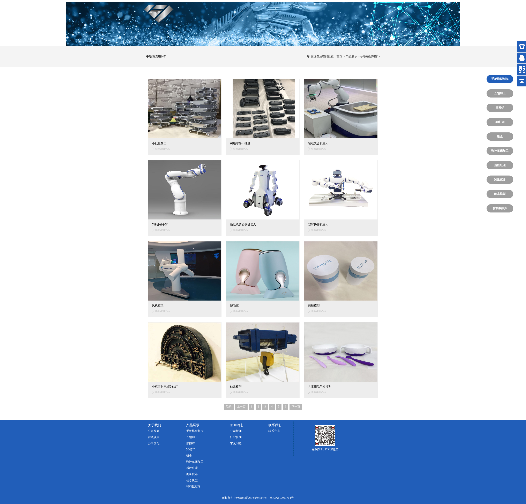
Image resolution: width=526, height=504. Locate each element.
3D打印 (500, 122)
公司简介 (153, 431)
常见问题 (236, 443)
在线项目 (153, 437)
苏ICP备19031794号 (282, 497)
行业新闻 (236, 437)
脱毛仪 (234, 305)
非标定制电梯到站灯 (165, 386)
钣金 (500, 136)
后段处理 (500, 165)
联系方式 (274, 431)
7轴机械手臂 (160, 224)
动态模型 (500, 193)
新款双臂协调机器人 (243, 224)
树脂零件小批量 (240, 143)
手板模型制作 (369, 56)
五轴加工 (500, 93)
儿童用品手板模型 (319, 386)
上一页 (241, 406)
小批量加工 (159, 143)
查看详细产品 (162, 148)
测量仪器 (500, 179)
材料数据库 (500, 208)
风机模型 (158, 305)
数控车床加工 (500, 150)
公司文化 (153, 443)
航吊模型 (236, 386)
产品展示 (351, 56)
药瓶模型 (314, 305)
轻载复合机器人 (318, 143)
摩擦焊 (500, 107)
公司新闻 (236, 431)
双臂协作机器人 (318, 224)
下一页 (296, 406)
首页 (339, 56)
